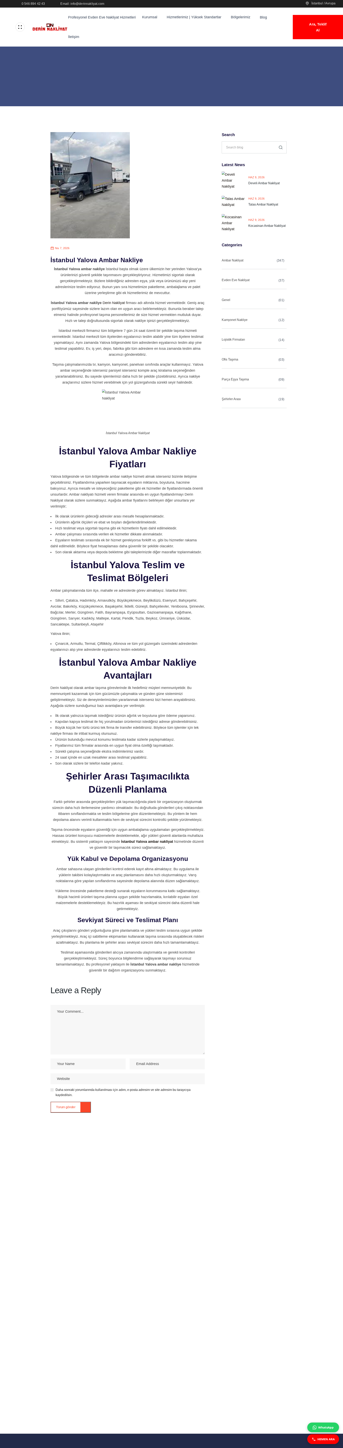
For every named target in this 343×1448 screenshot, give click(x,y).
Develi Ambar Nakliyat (264, 183)
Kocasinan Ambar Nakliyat (267, 225)
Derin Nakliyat (114, 303)
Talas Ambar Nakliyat (263, 204)
